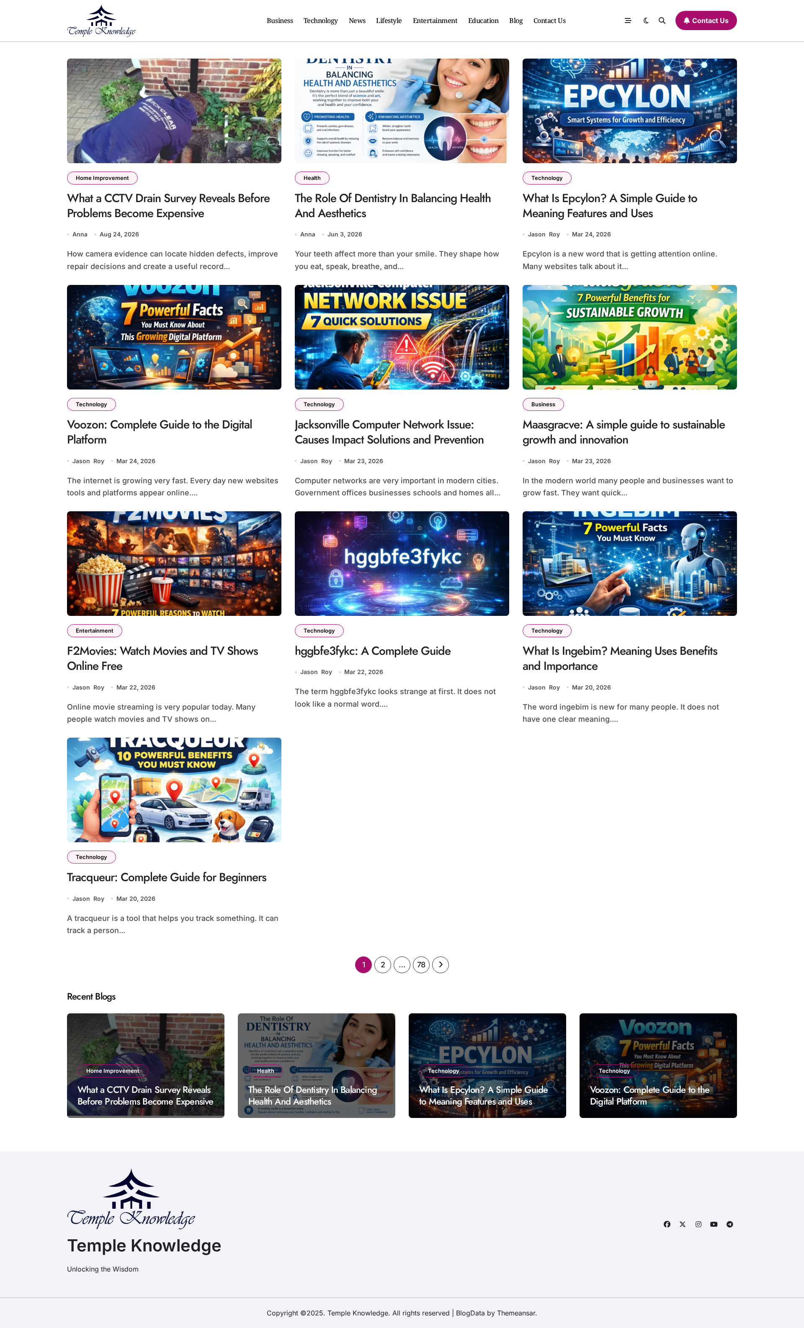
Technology (321, 20)
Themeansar (516, 1313)
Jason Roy (544, 234)
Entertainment (435, 20)
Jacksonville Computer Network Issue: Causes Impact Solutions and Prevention (389, 432)
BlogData (470, 1313)
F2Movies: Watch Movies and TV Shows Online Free (162, 658)
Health (312, 177)
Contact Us (549, 20)
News (357, 20)
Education (483, 20)
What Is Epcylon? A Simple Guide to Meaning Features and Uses (610, 206)
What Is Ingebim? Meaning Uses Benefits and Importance (620, 658)
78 (421, 964)
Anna (80, 234)
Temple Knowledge (144, 1245)
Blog (516, 20)
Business (280, 20)
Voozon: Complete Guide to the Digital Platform (159, 432)
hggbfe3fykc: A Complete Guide (373, 650)
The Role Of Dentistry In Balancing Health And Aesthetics (393, 206)
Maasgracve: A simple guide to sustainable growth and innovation (624, 432)
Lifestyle (389, 20)
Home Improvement (102, 177)
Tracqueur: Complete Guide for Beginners (166, 877)
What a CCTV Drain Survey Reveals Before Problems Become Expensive (168, 206)
